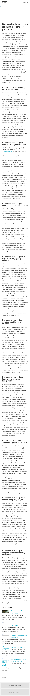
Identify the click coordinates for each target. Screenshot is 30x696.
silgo (4, 2)
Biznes (4, 677)
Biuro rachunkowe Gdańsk (18, 647)
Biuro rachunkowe (8, 151)
